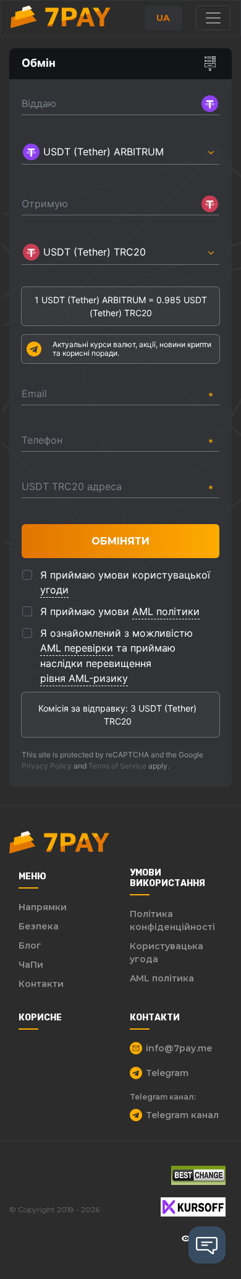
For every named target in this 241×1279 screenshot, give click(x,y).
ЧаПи (31, 964)
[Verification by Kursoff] (193, 1207)
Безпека (39, 926)
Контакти (41, 983)
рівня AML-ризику (84, 678)
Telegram (167, 1073)
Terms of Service (117, 765)
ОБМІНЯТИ (120, 541)
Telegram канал (182, 1115)
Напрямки (43, 907)
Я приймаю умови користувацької (125, 582)
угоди (54, 590)
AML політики (166, 611)
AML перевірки (76, 648)
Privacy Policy (47, 765)
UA (163, 18)
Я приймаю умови (120, 611)
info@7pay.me (179, 1048)
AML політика (162, 978)
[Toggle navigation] (213, 18)
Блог (30, 945)
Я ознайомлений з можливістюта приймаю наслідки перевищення (116, 655)
